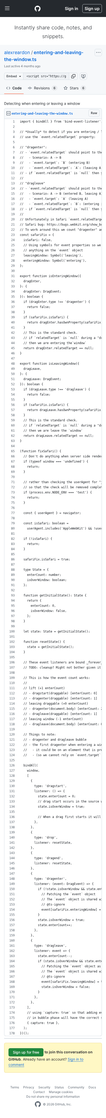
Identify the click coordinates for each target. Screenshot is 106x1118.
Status (59, 1087)
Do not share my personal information (53, 1096)
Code (17, 88)
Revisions (45, 88)
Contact (39, 1092)
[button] (73, 76)
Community (76, 1087)
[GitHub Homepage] (38, 1104)
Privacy (28, 1087)
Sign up (92, 8)
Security (44, 1087)
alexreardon (17, 52)
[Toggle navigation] (7, 8)
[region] (53, 577)
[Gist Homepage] (37, 8)
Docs (92, 1087)
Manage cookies (61, 1092)
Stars (77, 88)
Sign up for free (26, 1052)
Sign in (71, 8)
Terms (14, 1087)
